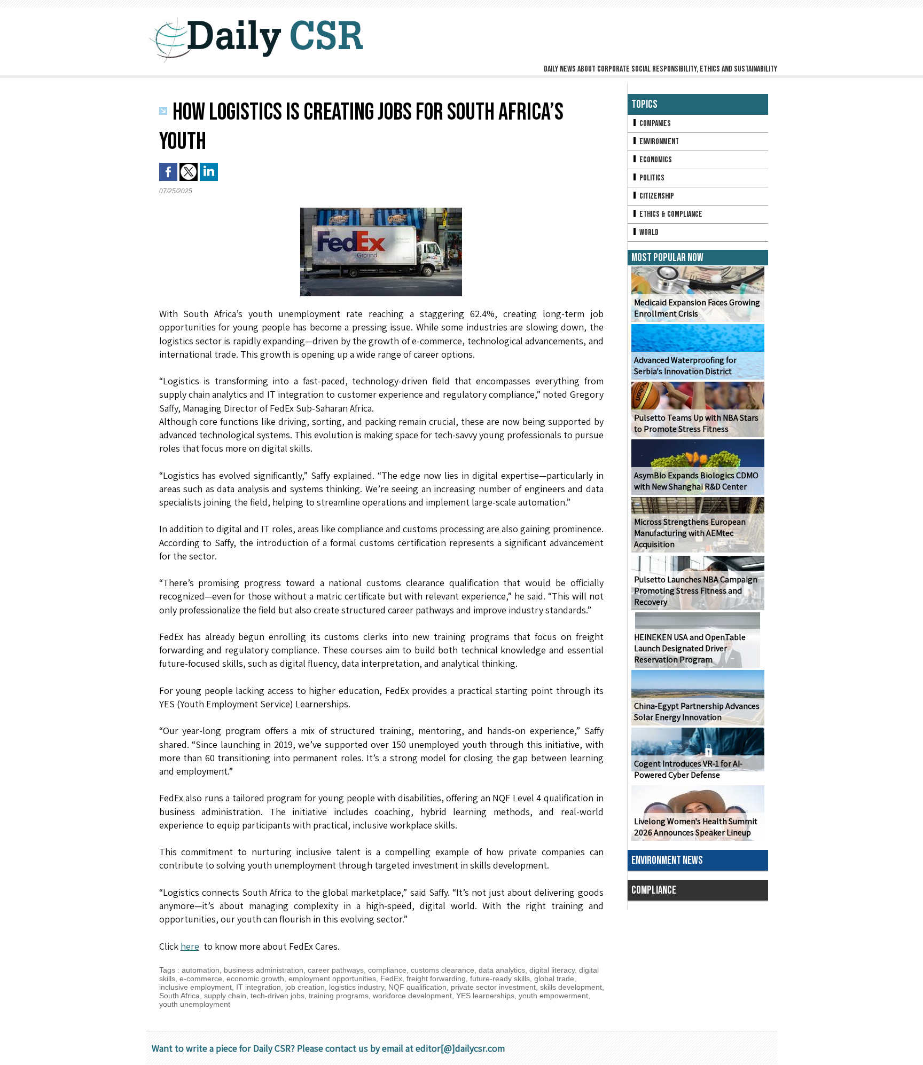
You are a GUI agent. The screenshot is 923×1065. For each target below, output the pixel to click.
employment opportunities (332, 978)
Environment (658, 142)
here (190, 946)
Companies (654, 124)
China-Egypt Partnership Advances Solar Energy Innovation (697, 711)
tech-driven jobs (277, 995)
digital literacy (552, 970)
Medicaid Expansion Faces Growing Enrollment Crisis (697, 308)
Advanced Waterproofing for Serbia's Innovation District (685, 365)
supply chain (225, 995)
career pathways (336, 970)
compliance (387, 970)
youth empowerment (553, 995)
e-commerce (200, 978)
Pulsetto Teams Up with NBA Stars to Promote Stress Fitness (696, 423)
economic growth (255, 978)
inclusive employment (195, 987)
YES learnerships (485, 995)
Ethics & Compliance (670, 214)
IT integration (258, 987)
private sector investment (493, 987)
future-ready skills (500, 978)
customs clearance (442, 970)
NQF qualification (417, 987)
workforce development (412, 995)
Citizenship (656, 196)
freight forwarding (436, 978)
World (648, 232)
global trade (554, 978)
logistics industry (356, 987)
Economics (655, 160)
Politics (651, 178)
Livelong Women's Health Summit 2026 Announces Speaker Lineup (695, 827)
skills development (571, 987)
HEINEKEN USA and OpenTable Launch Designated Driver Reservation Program (690, 648)
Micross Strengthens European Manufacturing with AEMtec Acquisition (690, 533)
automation (201, 970)
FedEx (391, 978)
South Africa (179, 995)
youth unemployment (194, 1004)
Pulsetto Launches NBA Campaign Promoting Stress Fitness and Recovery (695, 591)
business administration (263, 970)
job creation (305, 987)
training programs (339, 995)
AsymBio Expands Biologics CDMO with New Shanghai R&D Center (696, 481)
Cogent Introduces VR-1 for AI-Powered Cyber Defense (688, 769)
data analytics (502, 970)
